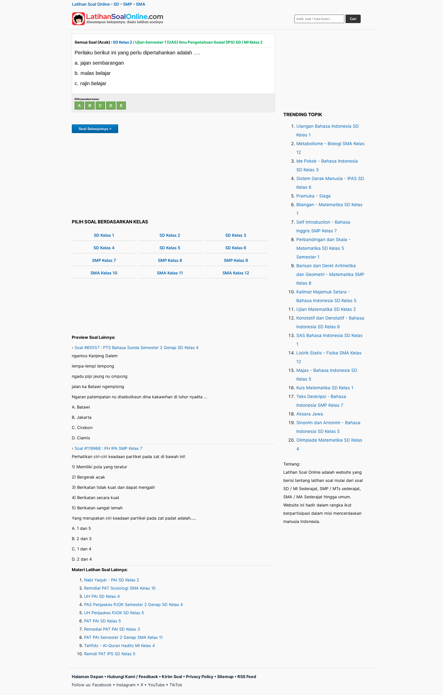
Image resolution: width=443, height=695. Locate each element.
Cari (353, 19)
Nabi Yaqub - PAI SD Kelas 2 (111, 579)
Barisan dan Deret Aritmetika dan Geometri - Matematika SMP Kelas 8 (330, 274)
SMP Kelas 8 (170, 260)
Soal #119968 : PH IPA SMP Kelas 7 (108, 448)
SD (116, 4)
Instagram (126, 684)
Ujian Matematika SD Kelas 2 (326, 309)
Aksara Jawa (309, 413)
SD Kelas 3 (235, 235)
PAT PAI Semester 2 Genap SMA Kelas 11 (123, 637)
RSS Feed (246, 676)
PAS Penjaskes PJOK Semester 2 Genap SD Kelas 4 (133, 604)
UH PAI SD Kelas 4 (102, 596)
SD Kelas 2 (122, 42)
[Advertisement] (173, 175)
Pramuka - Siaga (313, 195)
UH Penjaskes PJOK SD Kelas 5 (114, 612)
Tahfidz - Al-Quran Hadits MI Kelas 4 (119, 645)
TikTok (175, 684)
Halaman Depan (87, 676)
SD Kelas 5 (169, 247)
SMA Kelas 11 (170, 272)
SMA (140, 4)
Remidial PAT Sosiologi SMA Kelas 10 (120, 588)
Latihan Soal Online (91, 4)
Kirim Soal (172, 676)
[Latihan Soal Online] (118, 18)
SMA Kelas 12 (236, 272)
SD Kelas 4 (104, 247)
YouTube (156, 684)
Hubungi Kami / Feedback (132, 676)
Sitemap (225, 676)
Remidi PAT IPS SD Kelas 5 (109, 653)
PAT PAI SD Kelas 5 (102, 620)
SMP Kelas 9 (236, 260)
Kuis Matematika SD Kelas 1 (324, 387)
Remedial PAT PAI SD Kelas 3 (112, 629)
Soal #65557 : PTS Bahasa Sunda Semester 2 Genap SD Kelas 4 (136, 347)
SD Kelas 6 (235, 247)
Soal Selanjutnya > (95, 129)
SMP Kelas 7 (104, 260)
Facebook (102, 684)
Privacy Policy (199, 676)
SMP (127, 4)
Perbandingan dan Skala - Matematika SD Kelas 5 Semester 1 (323, 248)
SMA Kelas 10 (103, 272)
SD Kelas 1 (104, 235)
